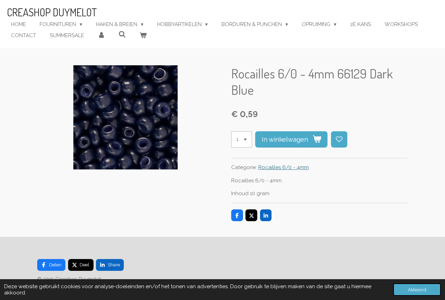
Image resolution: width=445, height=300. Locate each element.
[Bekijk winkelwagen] (143, 35)
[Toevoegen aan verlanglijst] (339, 139)
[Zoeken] (122, 35)
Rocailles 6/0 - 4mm (283, 167)
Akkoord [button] (417, 289)
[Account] (101, 35)
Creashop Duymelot (52, 12)
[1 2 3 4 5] (241, 139)
